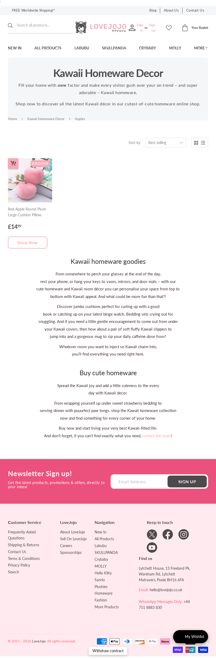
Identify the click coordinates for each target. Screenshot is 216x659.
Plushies (101, 586)
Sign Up (187, 481)
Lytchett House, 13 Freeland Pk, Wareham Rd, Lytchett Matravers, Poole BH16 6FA (164, 574)
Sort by (134, 142)
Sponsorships (71, 552)
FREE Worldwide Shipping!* (34, 10)
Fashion (101, 600)
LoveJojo (39, 641)
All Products (48, 48)
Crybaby (147, 48)
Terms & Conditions (24, 558)
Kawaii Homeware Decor (46, 119)
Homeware (103, 593)
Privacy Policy (19, 565)
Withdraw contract (108, 650)
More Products (107, 607)
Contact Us (195, 10)
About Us (171, 10)
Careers (66, 545)
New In (15, 48)
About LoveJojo (72, 532)
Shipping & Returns (23, 545)
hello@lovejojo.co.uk (166, 590)
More (199, 48)
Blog (152, 10)
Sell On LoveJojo (73, 539)
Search (13, 572)
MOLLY (175, 48)
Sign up (152, 27)
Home (12, 119)
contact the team (156, 435)
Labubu (82, 48)
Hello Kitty (103, 573)
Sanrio (100, 580)
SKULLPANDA (114, 48)
